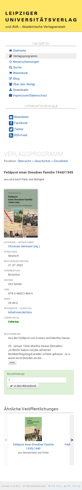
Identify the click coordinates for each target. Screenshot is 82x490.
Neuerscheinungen (25, 62)
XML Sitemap (73, 485)
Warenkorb (20, 73)
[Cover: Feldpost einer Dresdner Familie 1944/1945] (21, 213)
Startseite (19, 50)
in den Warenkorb (24, 386)
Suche (17, 67)
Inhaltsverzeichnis (20, 312)
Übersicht (24, 161)
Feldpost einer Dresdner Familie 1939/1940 (33, 446)
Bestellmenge (15, 374)
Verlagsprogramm (24, 56)
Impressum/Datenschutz (29, 95)
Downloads (20, 90)
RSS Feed (56, 485)
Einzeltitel (61, 161)
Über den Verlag (23, 84)
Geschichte (43, 161)
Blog (16, 78)
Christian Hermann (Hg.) (24, 246)
